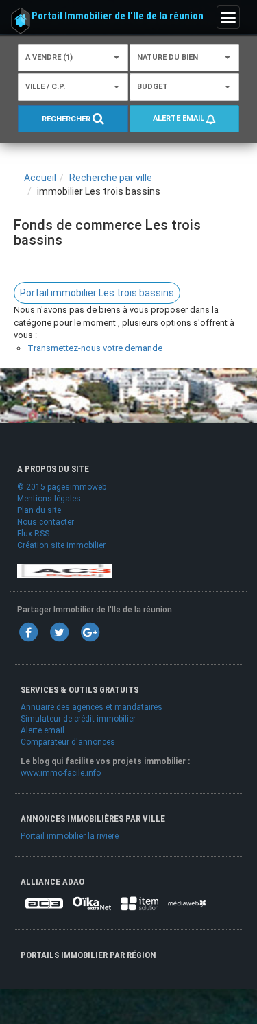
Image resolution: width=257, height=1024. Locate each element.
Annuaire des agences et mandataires (91, 707)
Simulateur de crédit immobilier (78, 719)
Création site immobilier (61, 545)
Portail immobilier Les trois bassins (97, 292)
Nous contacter (45, 522)
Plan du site (39, 510)
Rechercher (67, 119)
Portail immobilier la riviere (70, 836)
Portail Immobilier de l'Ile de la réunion (118, 16)
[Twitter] (59, 631)
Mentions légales (49, 498)
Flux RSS (33, 533)
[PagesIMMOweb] (64, 570)
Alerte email (179, 118)
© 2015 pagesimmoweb (61, 487)
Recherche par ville (110, 177)
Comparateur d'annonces (68, 742)
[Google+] (90, 631)
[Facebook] (28, 631)
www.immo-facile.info (61, 773)
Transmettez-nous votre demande (94, 348)
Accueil (40, 177)
